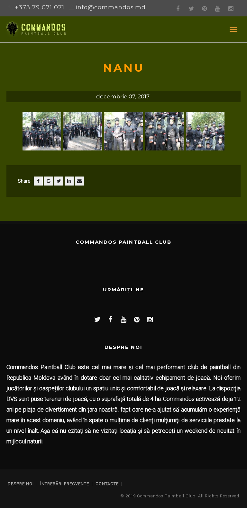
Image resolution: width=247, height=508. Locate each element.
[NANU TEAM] (42, 133)
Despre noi (21, 483)
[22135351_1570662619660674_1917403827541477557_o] (205, 133)
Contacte (107, 483)
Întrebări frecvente (64, 483)
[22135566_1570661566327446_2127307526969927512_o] (164, 133)
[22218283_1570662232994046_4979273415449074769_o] (82, 133)
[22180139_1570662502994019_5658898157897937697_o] (123, 133)
